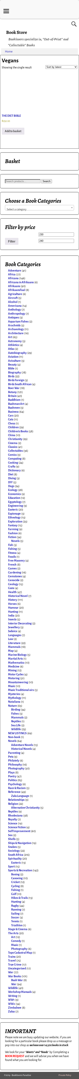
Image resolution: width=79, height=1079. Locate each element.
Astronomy (15, 341)
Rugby (15, 905)
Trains (12, 956)
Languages (14, 635)
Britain (12, 395)
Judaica (12, 631)
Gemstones (15, 576)
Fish (10, 545)
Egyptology (15, 501)
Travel (12, 960)
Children (13, 427)
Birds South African (19, 384)
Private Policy (64, 1075)
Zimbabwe (14, 1007)
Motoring (14, 678)
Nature (12, 705)
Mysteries (14, 694)
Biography (14, 372)
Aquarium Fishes (18, 321)
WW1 (11, 999)
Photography (16, 768)
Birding (15, 709)
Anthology (14, 309)
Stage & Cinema (17, 929)
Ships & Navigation (19, 843)
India (11, 615)
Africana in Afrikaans (21, 282)
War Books (14, 976)
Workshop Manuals (20, 991)
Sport (11, 866)
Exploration (15, 521)
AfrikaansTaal (16, 290)
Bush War (17, 980)
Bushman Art (16, 403)
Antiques (13, 317)
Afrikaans (14, 286)
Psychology (15, 784)
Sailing (15, 913)
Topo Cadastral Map (20, 952)
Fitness (12, 552)
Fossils (12, 556)
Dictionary (14, 470)
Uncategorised (17, 968)
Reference (14, 791)
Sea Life (16, 725)
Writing (12, 995)
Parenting (14, 752)
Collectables (15, 450)
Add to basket (13, 131)
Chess (11, 423)
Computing (14, 458)
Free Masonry (16, 560)
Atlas (11, 348)
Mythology (14, 697)
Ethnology (14, 517)
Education (14, 497)
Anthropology (16, 313)
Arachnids (14, 325)
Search (46, 181)
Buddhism (14, 399)
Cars (10, 415)
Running (16, 909)
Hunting (13, 611)
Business (13, 411)
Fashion (13, 533)
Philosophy (15, 764)
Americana (15, 305)
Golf (13, 894)
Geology (13, 584)
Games (12, 568)
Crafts (11, 466)
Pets (10, 756)
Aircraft (13, 297)
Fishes (15, 713)
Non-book (14, 737)
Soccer (15, 917)
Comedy (16, 940)
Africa (12, 274)
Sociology (14, 850)
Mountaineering (18, 682)
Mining (12, 670)
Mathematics (16, 662)
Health (12, 592)
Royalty (12, 819)
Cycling (15, 886)
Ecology (12, 490)
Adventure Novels (22, 745)
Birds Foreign (16, 380)
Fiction (12, 537)
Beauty (12, 364)
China (11, 435)
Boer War (14, 388)
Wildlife (16, 729)
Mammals (14, 646)
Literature (14, 643)
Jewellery (14, 627)
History (12, 599)
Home (8, 51)
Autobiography (17, 352)
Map (11, 650)
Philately (13, 760)
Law (10, 639)
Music (11, 686)
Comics (12, 454)
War (10, 972)
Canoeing (17, 878)
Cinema (12, 443)
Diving (12, 478)
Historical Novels (21, 748)
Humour (13, 607)
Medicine (13, 666)
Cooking (13, 462)
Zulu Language (20, 795)
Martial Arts (15, 658)
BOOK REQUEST (14, 1056)
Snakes (12, 846)
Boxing (15, 874)
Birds (11, 376)
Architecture (16, 333)
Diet (10, 474)
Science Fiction (17, 827)
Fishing (12, 548)
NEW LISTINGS (17, 733)
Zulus (11, 1011)
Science (12, 823)
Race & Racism (17, 788)
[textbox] (39, 209)
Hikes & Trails (19, 897)
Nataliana (14, 701)
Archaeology (16, 329)
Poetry (12, 776)
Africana (13, 278)
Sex (10, 835)
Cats (10, 419)
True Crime (14, 964)
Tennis (15, 921)
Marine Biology (17, 654)
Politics (12, 780)
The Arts (13, 933)
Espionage (14, 513)
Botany (12, 392)
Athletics (13, 345)
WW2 (11, 1003)
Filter (11, 241)
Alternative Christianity (25, 807)
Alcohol (12, 301)
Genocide (14, 580)
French (12, 564)
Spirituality (15, 858)
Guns (11, 588)
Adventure (14, 270)
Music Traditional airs (21, 690)
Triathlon (16, 925)
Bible (11, 368)
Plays (11, 772)
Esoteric (13, 509)
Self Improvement (19, 831)
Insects (12, 619)
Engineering (15, 505)
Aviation (13, 356)
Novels (15, 540)
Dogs (11, 486)
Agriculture (15, 294)
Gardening (14, 572)
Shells (12, 839)
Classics (12, 446)
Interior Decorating (20, 623)
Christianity (15, 439)
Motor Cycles (16, 674)
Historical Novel (18, 595)
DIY (10, 482)
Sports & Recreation (20, 870)
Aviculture (14, 360)
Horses (12, 603)
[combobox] (39, 207)
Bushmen (14, 407)
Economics (14, 494)
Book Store (16, 32)
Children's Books (18, 431)
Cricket (15, 882)
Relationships (16, 799)
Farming (13, 529)
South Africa (15, 854)
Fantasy (12, 525)
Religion (13, 803)
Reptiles (16, 721)
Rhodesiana (15, 815)
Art (10, 337)
